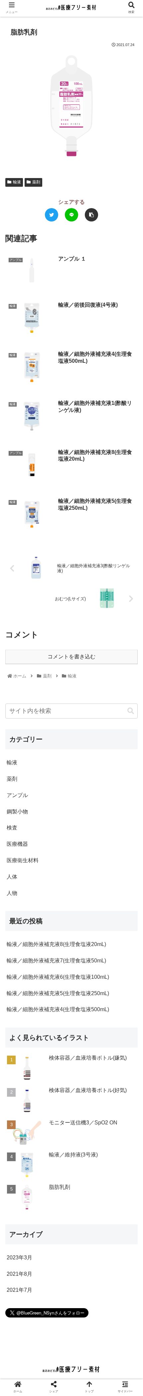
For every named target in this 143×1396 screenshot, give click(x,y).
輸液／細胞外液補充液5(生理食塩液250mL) (58, 993)
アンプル (17, 795)
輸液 (17, 182)
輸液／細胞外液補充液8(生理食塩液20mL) (56, 944)
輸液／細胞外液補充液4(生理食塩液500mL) (58, 1009)
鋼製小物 (17, 811)
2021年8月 (19, 1274)
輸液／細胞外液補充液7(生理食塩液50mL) (56, 960)
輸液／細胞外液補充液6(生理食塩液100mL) (58, 977)
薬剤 (36, 182)
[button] (131, 711)
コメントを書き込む (71, 656)
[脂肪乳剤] (43, 853)
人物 (12, 893)
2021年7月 (19, 1290)
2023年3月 (19, 1257)
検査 (12, 827)
